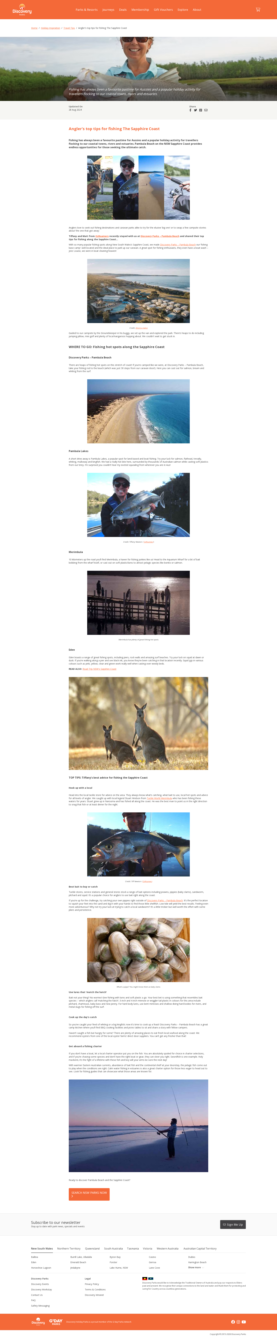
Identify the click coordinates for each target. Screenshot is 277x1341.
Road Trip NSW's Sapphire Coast (99, 668)
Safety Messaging (40, 1305)
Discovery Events (40, 1284)
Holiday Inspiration (50, 27)
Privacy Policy (92, 1284)
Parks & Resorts (87, 10)
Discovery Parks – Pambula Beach (160, 236)
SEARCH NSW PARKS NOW (89, 1193)
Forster (113, 1262)
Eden (33, 1262)
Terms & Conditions (95, 1289)
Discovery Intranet (94, 1294)
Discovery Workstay (41, 1289)
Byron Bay (115, 1256)
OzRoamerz (148, 542)
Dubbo (191, 1256)
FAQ (33, 1300)
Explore (183, 10)
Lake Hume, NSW (119, 1267)
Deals (123, 10)
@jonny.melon (141, 328)
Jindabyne (75, 1267)
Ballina (34, 1256)
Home (34, 27)
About (197, 10)
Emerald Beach (78, 1262)
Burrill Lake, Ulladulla (81, 1256)
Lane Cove (154, 1267)
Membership (140, 10)
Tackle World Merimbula (159, 798)
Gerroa (152, 1262)
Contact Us (37, 1294)
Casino (152, 1256)
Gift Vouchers (163, 10)
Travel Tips (69, 27)
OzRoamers (102, 236)
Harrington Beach (197, 1262)
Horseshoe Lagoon (41, 1267)
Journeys (108, 10)
